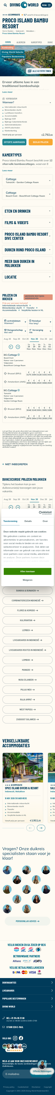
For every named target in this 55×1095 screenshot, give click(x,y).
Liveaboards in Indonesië (26, 640)
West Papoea (26, 709)
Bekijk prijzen (40, 142)
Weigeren (27, 580)
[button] (5, 5)
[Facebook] (21, 1038)
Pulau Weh (26, 689)
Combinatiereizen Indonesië (26, 600)
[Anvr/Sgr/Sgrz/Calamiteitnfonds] (27, 950)
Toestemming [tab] (10, 521)
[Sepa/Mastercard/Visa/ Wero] (27, 972)
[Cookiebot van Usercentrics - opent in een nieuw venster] (39, 513)
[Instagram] (15, 1038)
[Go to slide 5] (27, 780)
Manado (26, 669)
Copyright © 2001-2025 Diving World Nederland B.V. (27, 1091)
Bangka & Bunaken (26, 590)
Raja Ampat (26, 699)
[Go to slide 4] (25, 780)
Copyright (48, 1087)
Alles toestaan (27, 571)
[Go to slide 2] (20, 780)
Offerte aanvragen (14, 142)
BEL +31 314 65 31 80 (15, 1017)
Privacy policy (8, 1087)
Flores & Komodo (26, 610)
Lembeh (26, 630)
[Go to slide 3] (22, 780)
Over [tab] (45, 521)
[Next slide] (50, 60)
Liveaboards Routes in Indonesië (26, 649)
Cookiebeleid (23, 1087)
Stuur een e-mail (14, 1027)
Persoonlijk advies (26, 921)
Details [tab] (28, 521)
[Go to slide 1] (19, 780)
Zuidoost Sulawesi (26, 719)
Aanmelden (41, 1074)
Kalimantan (26, 620)
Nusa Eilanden (25, 679)
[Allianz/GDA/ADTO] (27, 961)
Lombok (26, 659)
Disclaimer (36, 1087)
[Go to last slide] (5, 60)
